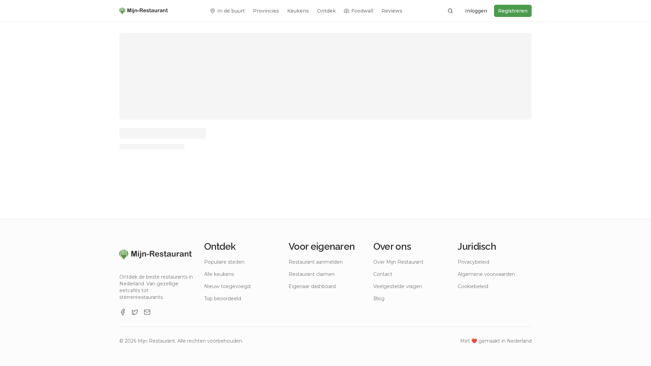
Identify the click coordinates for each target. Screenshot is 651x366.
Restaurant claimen (312, 274)
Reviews (391, 11)
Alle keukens (219, 274)
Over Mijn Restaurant (398, 262)
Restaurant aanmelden (316, 262)
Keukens (298, 11)
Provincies (266, 11)
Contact (382, 274)
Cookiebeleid (473, 286)
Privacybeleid (473, 262)
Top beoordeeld (222, 299)
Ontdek (326, 11)
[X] (135, 312)
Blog (378, 299)
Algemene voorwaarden (486, 274)
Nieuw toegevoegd (227, 286)
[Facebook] (122, 312)
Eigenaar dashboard (312, 286)
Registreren (513, 11)
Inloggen (476, 11)
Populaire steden (224, 262)
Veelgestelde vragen (397, 286)
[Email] (147, 312)
